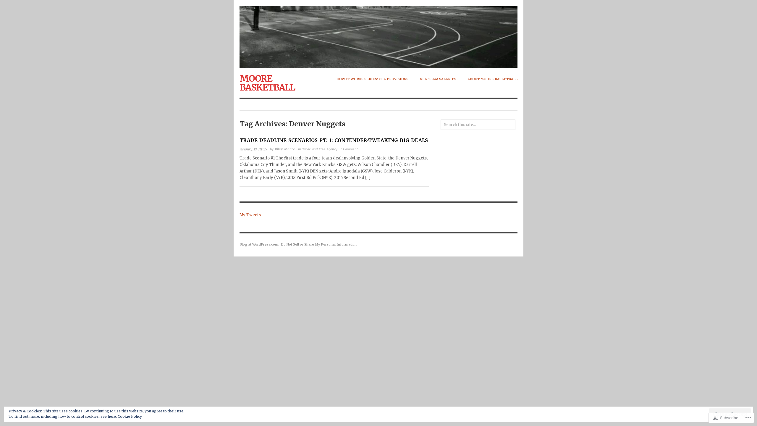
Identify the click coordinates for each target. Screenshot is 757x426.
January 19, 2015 (253, 149)
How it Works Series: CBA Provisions (372, 79)
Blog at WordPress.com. (259, 244)
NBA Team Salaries (438, 79)
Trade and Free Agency (319, 149)
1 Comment (349, 149)
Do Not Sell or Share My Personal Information (319, 244)
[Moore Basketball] (378, 33)
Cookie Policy (130, 416)
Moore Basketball (267, 83)
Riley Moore (285, 149)
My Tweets (250, 214)
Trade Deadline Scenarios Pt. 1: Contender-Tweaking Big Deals (334, 140)
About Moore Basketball (492, 79)
